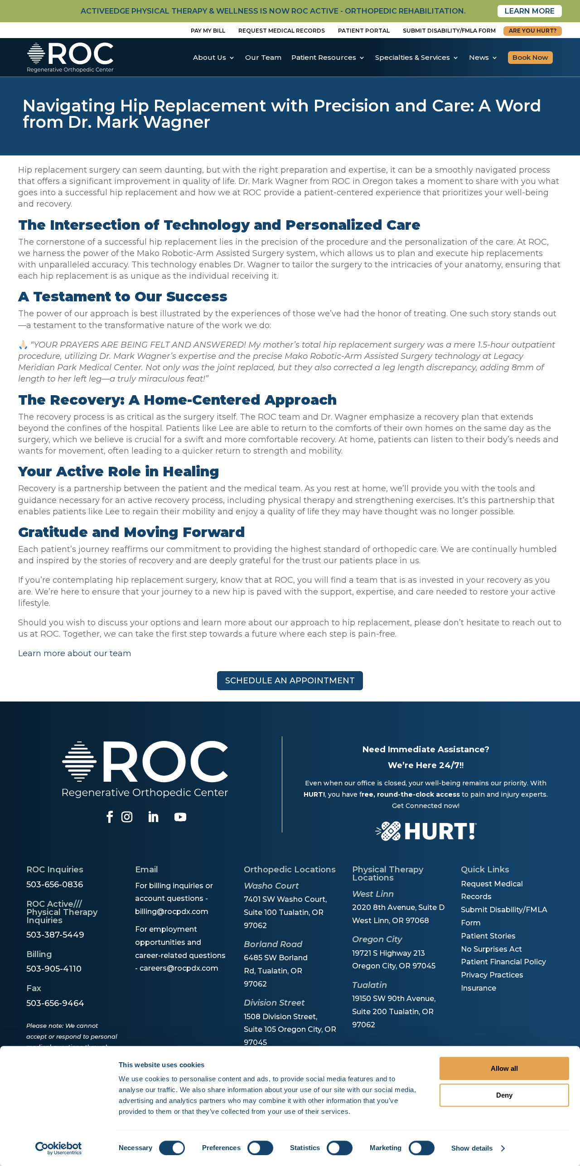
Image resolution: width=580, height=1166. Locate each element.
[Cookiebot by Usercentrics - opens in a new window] (58, 1148)
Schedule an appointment (290, 681)
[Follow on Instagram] (127, 817)
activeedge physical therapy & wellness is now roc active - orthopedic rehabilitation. (273, 11)
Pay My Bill (208, 30)
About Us (209, 57)
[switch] (260, 1148)
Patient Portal (364, 30)
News (479, 57)
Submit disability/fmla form (449, 30)
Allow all (504, 1068)
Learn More (530, 11)
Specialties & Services (412, 57)
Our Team (263, 57)
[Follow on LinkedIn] (153, 817)
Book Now (530, 57)
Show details (472, 1148)
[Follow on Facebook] (109, 817)
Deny (504, 1095)
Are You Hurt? (532, 30)
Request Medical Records (281, 30)
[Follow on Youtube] (180, 817)
